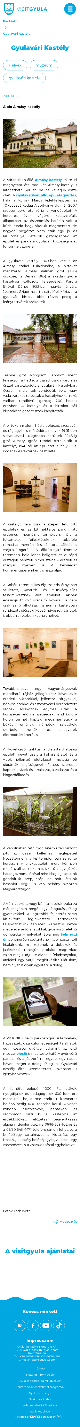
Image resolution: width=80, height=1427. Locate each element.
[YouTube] (46, 1325)
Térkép (40, 1368)
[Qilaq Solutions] (60, 1416)
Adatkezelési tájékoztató (40, 1405)
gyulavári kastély (24, 78)
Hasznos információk (40, 1374)
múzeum (44, 65)
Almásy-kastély (48, 180)
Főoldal (9, 21)
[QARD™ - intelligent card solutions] (35, 1416)
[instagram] (19, 1325)
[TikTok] (59, 1325)
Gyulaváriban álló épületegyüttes (46, 195)
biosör (21, 1054)
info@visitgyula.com (41, 1359)
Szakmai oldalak (40, 1399)
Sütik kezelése (40, 1411)
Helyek (15, 65)
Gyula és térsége (40, 1393)
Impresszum (40, 1340)
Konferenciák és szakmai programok (40, 1387)
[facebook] (33, 1325)
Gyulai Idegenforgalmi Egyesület (40, 1380)
